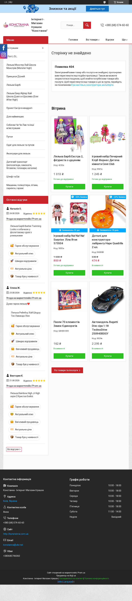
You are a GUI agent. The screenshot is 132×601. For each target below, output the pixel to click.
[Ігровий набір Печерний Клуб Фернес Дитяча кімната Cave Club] (108, 134)
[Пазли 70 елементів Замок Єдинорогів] (69, 299)
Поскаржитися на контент (71, 578)
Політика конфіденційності (96, 578)
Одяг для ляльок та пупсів (20, 145)
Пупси (9, 136)
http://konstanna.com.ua (15, 534)
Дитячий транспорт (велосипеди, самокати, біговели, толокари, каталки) (21, 165)
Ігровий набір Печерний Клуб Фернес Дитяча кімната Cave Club (107, 160)
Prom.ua (81, 573)
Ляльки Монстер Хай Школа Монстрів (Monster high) (21, 66)
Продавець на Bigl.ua (66, 576)
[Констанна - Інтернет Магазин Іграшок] (16, 25)
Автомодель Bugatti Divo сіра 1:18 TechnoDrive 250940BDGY (105, 327)
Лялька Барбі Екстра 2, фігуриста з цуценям (68, 158)
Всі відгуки (13, 449)
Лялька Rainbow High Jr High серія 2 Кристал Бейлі (25, 395)
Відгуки (110, 39)
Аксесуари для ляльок (18, 153)
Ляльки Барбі (13, 85)
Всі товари (92, 39)
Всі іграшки (12, 48)
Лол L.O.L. (11, 56)
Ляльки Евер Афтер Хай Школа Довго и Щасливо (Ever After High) (22, 96)
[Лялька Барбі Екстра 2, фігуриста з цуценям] (69, 134)
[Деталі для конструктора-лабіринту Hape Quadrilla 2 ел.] (108, 213)
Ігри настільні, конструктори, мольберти (92, 85)
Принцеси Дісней (15, 76)
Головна (73, 39)
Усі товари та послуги (66, 370)
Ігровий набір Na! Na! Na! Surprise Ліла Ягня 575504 (69, 239)
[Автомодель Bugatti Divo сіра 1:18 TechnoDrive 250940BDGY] (108, 299)
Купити (69, 186)
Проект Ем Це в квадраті (19, 108)
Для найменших (15, 116)
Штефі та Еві (12, 176)
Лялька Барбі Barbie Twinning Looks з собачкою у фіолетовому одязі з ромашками (25, 231)
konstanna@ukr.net (13, 545)
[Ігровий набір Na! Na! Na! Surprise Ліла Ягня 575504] (69, 213)
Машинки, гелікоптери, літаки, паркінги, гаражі (22, 187)
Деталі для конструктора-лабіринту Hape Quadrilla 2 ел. (107, 241)
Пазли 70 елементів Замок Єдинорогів (67, 323)
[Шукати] (87, 25)
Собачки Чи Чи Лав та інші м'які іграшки (20, 126)
